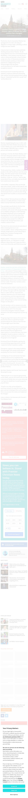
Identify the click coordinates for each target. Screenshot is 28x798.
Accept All (14, 786)
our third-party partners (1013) (11, 737)
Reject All (14, 790)
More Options (14, 794)
